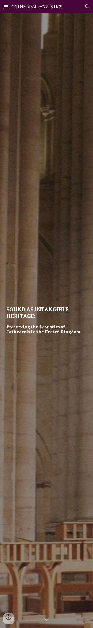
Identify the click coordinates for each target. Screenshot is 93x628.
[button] (5, 6)
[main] (46, 321)
